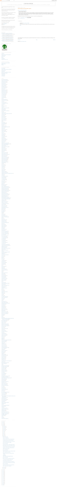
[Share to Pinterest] (30, 17)
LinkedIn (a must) (4, 55)
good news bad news (4, 219)
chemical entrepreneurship (5, 144)
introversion (3, 256)
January (4, 468)
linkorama (3, 273)
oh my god (3, 298)
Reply (20, 25)
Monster (2, 57)
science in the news (4, 345)
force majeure (3, 211)
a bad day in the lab (4, 93)
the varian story (3, 388)
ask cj (2, 111)
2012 (3, 480)
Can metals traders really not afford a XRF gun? (8, 440)
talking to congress (4, 363)
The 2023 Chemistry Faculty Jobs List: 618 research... (9, 441)
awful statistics (3, 114)
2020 (3, 471)
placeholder (3, 314)
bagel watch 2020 (4, 116)
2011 (3, 481)
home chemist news (4, 229)
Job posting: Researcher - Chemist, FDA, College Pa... (9, 444)
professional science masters (5, 323)
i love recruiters (3, 241)
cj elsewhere (3, 166)
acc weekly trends (4, 94)
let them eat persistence (4, 272)
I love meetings (3, 239)
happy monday (3, 224)
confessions (3, 174)
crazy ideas (3, 180)
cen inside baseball (4, 136)
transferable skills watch (4, 397)
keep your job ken (4, 266)
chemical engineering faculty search (6, 143)
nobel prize (3, 295)
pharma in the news (4, 308)
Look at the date (3, 276)
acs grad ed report (4, 97)
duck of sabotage (3, 185)
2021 (3, 470)
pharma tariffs (3, 310)
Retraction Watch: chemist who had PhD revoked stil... (9, 445)
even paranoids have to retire (5, 203)
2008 (3, 484)
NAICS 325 (3, 292)
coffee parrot (3, 170)
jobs (2, 265)
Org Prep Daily (3, 71)
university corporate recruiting (5, 405)
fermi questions (3, 208)
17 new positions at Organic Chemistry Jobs (8, 459)
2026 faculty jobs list (4, 91)
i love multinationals (4, 240)
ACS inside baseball (4, 99)
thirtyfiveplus (3, 390)
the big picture (3, 368)
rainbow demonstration (4, 328)
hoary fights (3, 228)
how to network (3, 234)
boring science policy (4, 129)
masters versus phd (4, 279)
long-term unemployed (4, 275)
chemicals (3, 151)
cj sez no (3, 168)
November (4, 427)
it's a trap (3, 259)
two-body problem (4, 400)
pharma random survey (4, 309)
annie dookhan (3, 109)
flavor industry (3, 210)
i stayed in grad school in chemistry (6, 245)
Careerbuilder (3, 58)
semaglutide (3, 349)
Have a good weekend (5, 457)
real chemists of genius (4, 331)
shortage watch (3, 354)
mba (2, 281)
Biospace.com (3, 56)
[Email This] (27, 17)
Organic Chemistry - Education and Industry (7, 69)
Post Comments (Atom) (23, 41)
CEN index (3, 135)
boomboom (3, 128)
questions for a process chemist (5, 325)
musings (2, 290)
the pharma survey (4, 382)
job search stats (3, 264)
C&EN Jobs (3, 53)
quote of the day (3, 326)
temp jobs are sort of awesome (5, 365)
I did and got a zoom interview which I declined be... (7, 40)
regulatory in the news (4, 335)
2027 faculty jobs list (4, 92)
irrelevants (3, 258)
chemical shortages (4, 150)
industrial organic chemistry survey (6, 248)
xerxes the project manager (5, 418)
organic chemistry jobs (4, 302)
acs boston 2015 (3, 95)
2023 (3, 425)
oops (2, 300)
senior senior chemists (4, 350)
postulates (3, 317)
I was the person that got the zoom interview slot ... (7, 36)
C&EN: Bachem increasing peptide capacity (8, 456)
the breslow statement (4, 370)
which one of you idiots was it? (5, 412)
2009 (3, 483)
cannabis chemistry (4, 131)
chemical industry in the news (5, 146)
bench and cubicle (4, 119)
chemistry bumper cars (4, 153)
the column (3, 372)
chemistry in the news (4, 155)
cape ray (2, 132)
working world (3, 415)
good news (3, 218)
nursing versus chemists (4, 297)
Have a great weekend (5, 443)
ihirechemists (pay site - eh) (5, 59)
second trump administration (5, 347)
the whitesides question (4, 389)
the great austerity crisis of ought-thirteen (6, 377)
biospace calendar (4, 120)
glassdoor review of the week (5, 216)
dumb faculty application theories (5, 190)
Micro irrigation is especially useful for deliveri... (7, 33)
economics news (3, 199)
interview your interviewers (5, 254)
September (4, 429)
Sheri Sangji (3, 352)
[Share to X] (29, 17)
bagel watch (3, 115)
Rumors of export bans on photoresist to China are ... (9, 458)
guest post (3, 223)
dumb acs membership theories (5, 186)
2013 (3, 479)
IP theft (2, 257)
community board (4, 171)
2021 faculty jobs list (4, 82)
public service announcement (5, 324)
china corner (3, 164)
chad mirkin (3, 137)
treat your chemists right (4, 399)
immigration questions (4, 246)
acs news (3, 101)
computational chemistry (4, 172)
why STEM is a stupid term (5, 413)
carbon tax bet (3, 133)
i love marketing (3, 238)
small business (3, 359)
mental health (3, 284)
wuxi (2, 416)
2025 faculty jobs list (4, 90)
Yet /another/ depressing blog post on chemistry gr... (9, 461)
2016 (3, 476)
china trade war (3, 165)
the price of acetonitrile (4, 384)
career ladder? (3, 134)
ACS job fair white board (4, 100)
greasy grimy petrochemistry (5, 222)
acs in (2, 98)
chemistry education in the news (5, 154)
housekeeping (3, 230)
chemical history (3, 145)
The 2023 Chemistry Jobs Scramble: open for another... (9, 462)
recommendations (4, 333)
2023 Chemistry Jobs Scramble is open (7, 460)
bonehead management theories (5, 126)
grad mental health (4, 220)
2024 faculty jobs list (4, 89)
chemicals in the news (4, 152)
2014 (3, 478)
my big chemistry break (4, 291)
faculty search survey (4, 205)
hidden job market (4, 226)
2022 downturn (3, 83)
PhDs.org (3, 64)
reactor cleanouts (3, 330)
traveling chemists (4, 398)
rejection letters (3, 336)
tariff (2, 364)
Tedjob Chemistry (4, 63)
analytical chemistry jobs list (5, 107)
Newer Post (19, 39)
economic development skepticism (5, 198)
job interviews (3, 261)
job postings (3, 263)
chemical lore (3, 147)
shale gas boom (3, 351)
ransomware (3, 329)
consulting (3, 175)
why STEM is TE (3, 414)
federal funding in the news (5, 207)
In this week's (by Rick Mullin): (22, 10)
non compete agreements (4, 296)
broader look (3, 130)
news (2, 294)
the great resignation (4, 378)
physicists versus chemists (4, 313)
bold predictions (3, 125)
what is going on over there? (5, 411)
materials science (3, 280)
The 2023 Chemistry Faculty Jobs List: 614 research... (9, 446)
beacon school (3, 117)
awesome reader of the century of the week (6, 113)
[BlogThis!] (28, 17)
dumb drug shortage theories (5, 188)
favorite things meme (4, 206)
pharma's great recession (4, 311)
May (3, 433)
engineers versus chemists (4, 201)
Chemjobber (28, 3)
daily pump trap (3, 181)
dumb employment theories (5, 189)
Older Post (54, 39)
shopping (3, 353)
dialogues (3, 183)
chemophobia (3, 162)
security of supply (4, 348)
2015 (3, 477)
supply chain (3, 361)
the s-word (3, 386)
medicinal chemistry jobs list (5, 283)
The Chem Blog (3, 68)
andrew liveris (3, 108)
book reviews (3, 127)
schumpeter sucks (4, 343)
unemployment (3, 403)
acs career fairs (3, 96)
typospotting (3, 401)
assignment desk (3, 112)
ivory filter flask (3, 260)
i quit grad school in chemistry (5, 244)
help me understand (4, 225)
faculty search (3, 204)
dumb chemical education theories (5, 187)
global (2, 217)
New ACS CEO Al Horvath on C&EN (7, 442)
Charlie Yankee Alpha (4, 139)
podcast (2, 315)
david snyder (3, 182)
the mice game (3, 380)
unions (2, 404)
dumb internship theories (4, 193)
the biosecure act (3, 369)
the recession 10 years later (5, 385)
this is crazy (3, 391)
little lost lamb (3, 274)
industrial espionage (4, 247)
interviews (3, 255)
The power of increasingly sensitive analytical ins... (8, 464)
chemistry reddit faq (4, 156)
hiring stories (3, 227)
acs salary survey (3, 102)
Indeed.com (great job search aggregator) (6, 54)
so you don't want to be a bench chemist (6, 360)
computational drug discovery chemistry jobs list (7, 173)
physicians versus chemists (5, 312)
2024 (3, 424)
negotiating (3, 293)
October (4, 428)
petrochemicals (3, 307)
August (4, 430)
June (3, 432)
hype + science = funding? (4, 235)
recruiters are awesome (4, 334)
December (4, 426)
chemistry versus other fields (5, 157)
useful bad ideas (3, 406)
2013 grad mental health (4, 79)
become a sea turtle (4, 118)
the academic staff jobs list (5, 366)
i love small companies (4, 242)
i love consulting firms (4, 236)
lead (2, 271)
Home (36, 39)
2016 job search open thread (5, 80)
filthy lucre (3, 209)
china (2, 163)
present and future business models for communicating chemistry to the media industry (8, 318)
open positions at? (4, 301)
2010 (3, 482)
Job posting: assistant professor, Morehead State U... (9, 447)
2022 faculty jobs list (4, 84)
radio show (3, 327)
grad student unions (4, 221)
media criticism (3, 282)
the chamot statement (4, 371)
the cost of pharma (4, 373)
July (3, 431)
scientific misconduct (4, 346)
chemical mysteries (4, 148)
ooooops (3, 299)
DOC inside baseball (4, 184)
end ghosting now (4, 200)
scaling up (3, 342)
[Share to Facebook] (29, 17)
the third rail (3, 387)
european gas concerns (4, 202)
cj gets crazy (3, 167)
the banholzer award (4, 367)
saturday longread (4, 341)
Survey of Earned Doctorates (5, 362)
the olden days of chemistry (5, 381)
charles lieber (3, 138)
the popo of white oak (4, 383)
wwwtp (2, 417)
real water (3, 332)
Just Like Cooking (4, 70)
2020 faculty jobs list (4, 81)
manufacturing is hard (4, 278)
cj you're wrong (3, 169)
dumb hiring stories (4, 192)
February (4, 467)
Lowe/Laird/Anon (4, 277)
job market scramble (4, 262)
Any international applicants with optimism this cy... (7, 38)
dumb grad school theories (5, 191)
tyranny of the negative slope (5, 402)
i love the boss (3, 243)
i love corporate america (4, 237)
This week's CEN (22, 18)
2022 (3, 469)
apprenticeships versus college (5, 110)
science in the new (4, 344)
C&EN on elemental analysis (6, 448)
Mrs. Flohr (3, 289)
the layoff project (3, 379)
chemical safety (3, 149)
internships (3, 253)
